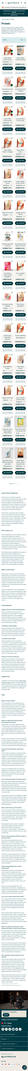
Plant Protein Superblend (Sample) (7, 337)
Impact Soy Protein (7, 212)
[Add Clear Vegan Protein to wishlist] (24, 354)
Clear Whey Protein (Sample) (7, 305)
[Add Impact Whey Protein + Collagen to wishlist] (11, 138)
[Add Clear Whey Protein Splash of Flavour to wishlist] (24, 232)
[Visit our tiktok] (9, 1029)
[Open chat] (20, 1029)
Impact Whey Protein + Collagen (7, 150)
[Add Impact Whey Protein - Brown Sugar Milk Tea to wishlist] (24, 448)
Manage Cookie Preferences (10, 1019)
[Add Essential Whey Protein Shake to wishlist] (24, 106)
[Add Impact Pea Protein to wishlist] (11, 386)
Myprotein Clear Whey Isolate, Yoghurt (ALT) (7, 431)
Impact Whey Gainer (20, 150)
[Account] (21, 3)
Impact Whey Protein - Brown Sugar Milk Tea (20, 462)
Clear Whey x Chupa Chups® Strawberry (7, 275)
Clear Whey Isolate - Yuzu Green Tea (20, 430)
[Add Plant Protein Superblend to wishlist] (24, 292)
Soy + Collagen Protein (20, 274)
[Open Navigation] (3, 3)
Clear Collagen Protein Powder (20, 182)
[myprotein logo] (13, 3)
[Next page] (18, 483)
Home (3, 19)
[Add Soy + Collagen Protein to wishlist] (24, 261)
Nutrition (7, 19)
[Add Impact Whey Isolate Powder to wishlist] (11, 106)
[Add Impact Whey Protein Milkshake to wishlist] (24, 46)
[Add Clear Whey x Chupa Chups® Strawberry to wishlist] (11, 261)
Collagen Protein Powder (20, 213)
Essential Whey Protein (7, 367)
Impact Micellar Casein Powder (20, 398)
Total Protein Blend (20, 335)
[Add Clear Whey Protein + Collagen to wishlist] (24, 77)
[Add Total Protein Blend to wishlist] (24, 323)
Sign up (6, 1014)
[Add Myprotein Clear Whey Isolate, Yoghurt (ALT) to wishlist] (11, 417)
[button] (24, 1067)
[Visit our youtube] (13, 1029)
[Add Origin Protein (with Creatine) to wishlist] (11, 232)
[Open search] (6, 3)
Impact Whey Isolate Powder (7, 119)
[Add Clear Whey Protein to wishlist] (11, 77)
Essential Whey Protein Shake (20, 119)
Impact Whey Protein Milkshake (20, 58)
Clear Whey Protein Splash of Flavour (20, 244)
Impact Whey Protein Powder (7, 58)
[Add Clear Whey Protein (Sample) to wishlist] (11, 292)
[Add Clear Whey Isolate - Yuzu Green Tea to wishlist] (24, 417)
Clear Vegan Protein (20, 367)
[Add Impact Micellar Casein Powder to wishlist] (24, 386)
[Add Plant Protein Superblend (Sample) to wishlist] (11, 323)
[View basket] (25, 3)
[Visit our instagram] (2, 1029)
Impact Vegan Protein (7, 182)
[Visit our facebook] (6, 1029)
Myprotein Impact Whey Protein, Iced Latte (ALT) (7, 462)
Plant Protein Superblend (20, 305)
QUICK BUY (9, 68)
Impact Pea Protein (7, 397)
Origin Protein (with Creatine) (7, 244)
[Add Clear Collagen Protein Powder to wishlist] (24, 169)
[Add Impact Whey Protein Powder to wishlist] (11, 46)
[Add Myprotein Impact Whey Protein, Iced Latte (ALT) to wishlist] (11, 448)
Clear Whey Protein (7, 89)
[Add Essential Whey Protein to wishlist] (11, 354)
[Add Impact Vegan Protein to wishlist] (11, 169)
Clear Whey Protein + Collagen (20, 90)
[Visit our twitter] (16, 1029)
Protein (12, 19)
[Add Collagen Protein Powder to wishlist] (24, 200)
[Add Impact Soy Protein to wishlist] (11, 200)
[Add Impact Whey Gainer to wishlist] (24, 138)
